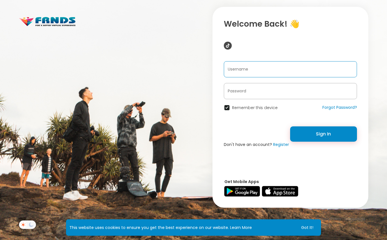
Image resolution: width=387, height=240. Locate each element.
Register (281, 144)
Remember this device (255, 108)
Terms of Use (300, 219)
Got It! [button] (307, 227)
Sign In (323, 134)
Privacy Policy (328, 219)
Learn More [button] (241, 227)
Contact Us (355, 219)
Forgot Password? (339, 107)
